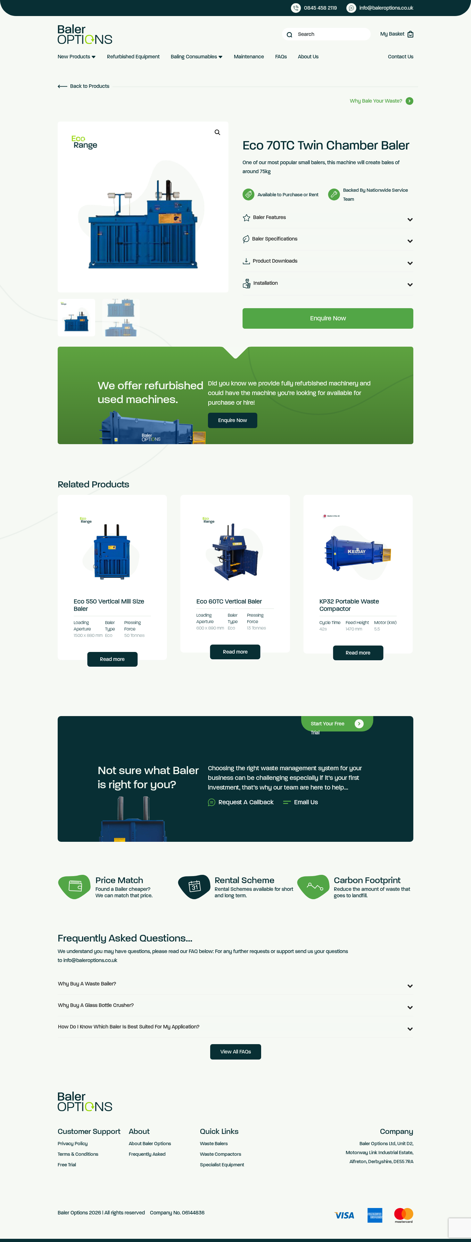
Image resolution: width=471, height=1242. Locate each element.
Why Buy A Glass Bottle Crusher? (96, 1005)
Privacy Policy (73, 1143)
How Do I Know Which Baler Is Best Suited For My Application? (129, 1027)
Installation (265, 283)
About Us (308, 57)
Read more (112, 659)
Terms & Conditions (78, 1154)
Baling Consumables (194, 57)
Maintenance (249, 57)
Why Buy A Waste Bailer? (87, 984)
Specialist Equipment (222, 1165)
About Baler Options (150, 1143)
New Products (74, 57)
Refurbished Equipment (133, 57)
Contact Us (400, 57)
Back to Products (89, 86)
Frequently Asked (147, 1154)
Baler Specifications (274, 239)
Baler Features (269, 217)
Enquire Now (328, 318)
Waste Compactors (220, 1154)
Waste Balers (214, 1143)
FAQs (281, 57)
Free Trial (67, 1165)
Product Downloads (274, 261)
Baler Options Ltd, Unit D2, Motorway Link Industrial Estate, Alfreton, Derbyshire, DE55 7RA (379, 1152)
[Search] (289, 34)
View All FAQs (235, 1052)
